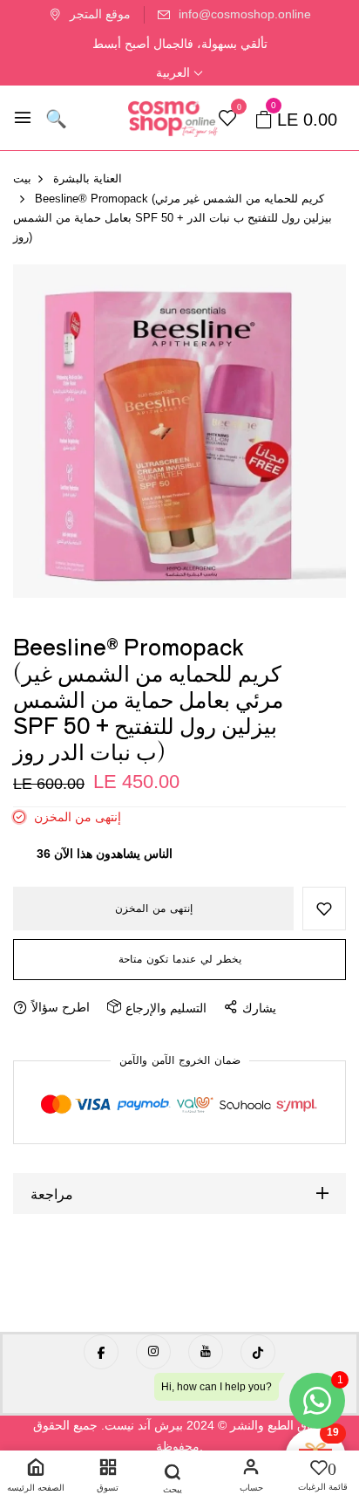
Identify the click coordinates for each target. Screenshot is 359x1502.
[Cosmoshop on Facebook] (101, 1351)
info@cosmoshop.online (245, 14)
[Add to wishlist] (324, 908)
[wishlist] (227, 119)
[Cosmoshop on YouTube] (205, 1351)
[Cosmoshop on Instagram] (153, 1351)
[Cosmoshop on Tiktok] (257, 1351)
